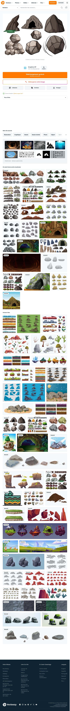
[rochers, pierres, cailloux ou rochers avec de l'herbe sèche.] (35, 460)
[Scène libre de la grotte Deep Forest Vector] (56, 175)
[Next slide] (63, 134)
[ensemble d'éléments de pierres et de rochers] (53, 245)
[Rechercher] (62, 8)
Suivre (44, 69)
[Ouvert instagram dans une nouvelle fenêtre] (22, 703)
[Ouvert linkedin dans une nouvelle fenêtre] (25, 703)
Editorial (33, 3)
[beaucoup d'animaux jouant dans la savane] (10, 546)
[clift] (9, 442)
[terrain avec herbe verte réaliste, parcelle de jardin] (14, 513)
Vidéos (25, 3)
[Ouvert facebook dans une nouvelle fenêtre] (20, 703)
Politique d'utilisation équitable (57, 705)
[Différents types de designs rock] (13, 281)
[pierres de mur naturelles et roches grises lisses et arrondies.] (11, 211)
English (62, 668)
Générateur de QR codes (7, 694)
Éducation (5, 678)
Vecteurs (8, 3)
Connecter (61, 2)
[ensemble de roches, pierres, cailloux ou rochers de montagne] (35, 635)
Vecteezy (5, 670)
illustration (7, 134)
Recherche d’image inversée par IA (7, 684)
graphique (17, 134)
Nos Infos (41, 673)
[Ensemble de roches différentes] (12, 193)
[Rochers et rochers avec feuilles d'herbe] (59, 281)
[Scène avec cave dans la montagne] (11, 299)
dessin (26, 134)
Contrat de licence (23, 668)
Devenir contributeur (42, 676)
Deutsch (62, 675)
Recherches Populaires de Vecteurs (24, 679)
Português (63, 673)
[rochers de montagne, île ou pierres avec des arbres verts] (23, 479)
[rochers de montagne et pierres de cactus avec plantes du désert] (52, 592)
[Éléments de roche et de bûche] (33, 193)
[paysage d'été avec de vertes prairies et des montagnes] (43, 546)
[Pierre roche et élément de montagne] (32, 211)
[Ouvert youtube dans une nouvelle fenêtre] (36, 703)
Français (62, 678)
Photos (17, 3)
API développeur (7, 680)
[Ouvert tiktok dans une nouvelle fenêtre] (31, 703)
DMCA (22, 672)
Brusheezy (6, 668)
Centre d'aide (42, 668)
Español (62, 670)
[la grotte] (28, 245)
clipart (53, 134)
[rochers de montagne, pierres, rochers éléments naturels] (23, 561)
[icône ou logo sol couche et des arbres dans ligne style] (12, 497)
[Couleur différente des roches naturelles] (58, 423)
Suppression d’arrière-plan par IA (6, 689)
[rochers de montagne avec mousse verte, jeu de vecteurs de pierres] (54, 619)
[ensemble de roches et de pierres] (54, 262)
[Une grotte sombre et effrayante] (22, 262)
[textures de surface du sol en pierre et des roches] (51, 605)
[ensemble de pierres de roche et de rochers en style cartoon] (56, 211)
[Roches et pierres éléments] (29, 228)
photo (45, 134)
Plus (41, 3)
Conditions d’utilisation (60, 703)
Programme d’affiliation (23, 674)
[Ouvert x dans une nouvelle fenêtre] (33, 703)
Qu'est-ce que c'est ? (18, 93)
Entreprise (6, 675)
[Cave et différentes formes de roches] (24, 175)
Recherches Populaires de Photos (24, 685)
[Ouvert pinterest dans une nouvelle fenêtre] (28, 703)
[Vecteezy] (2, 2)
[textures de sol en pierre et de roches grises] (18, 605)
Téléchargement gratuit (35, 75)
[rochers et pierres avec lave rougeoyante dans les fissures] (47, 513)
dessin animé (36, 134)
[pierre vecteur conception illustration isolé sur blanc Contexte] (34, 497)
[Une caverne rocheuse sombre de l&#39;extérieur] (53, 228)
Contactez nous (42, 670)
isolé (60, 134)
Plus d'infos (7, 96)
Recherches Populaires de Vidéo (24, 690)
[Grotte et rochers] (14, 423)
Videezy (5, 673)
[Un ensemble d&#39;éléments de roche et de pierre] (56, 193)
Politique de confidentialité (59, 704)
